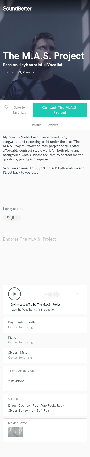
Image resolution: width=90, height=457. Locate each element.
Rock (60, 406)
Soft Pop (42, 411)
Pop (35, 406)
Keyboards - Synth (21, 322)
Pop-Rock (48, 406)
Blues (12, 406)
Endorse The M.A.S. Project (29, 239)
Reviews (52, 125)
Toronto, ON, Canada (18, 72)
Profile (37, 125)
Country (24, 406)
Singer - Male (17, 353)
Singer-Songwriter (21, 411)
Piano (12, 337)
